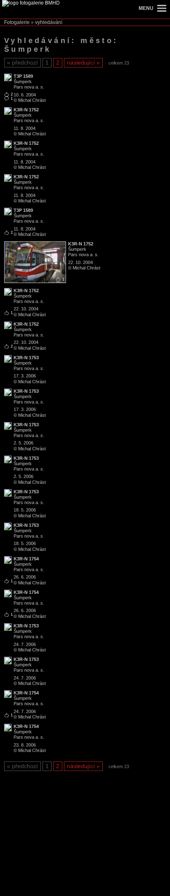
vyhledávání (48, 22)
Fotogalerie (17, 22)
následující (81, 63)
